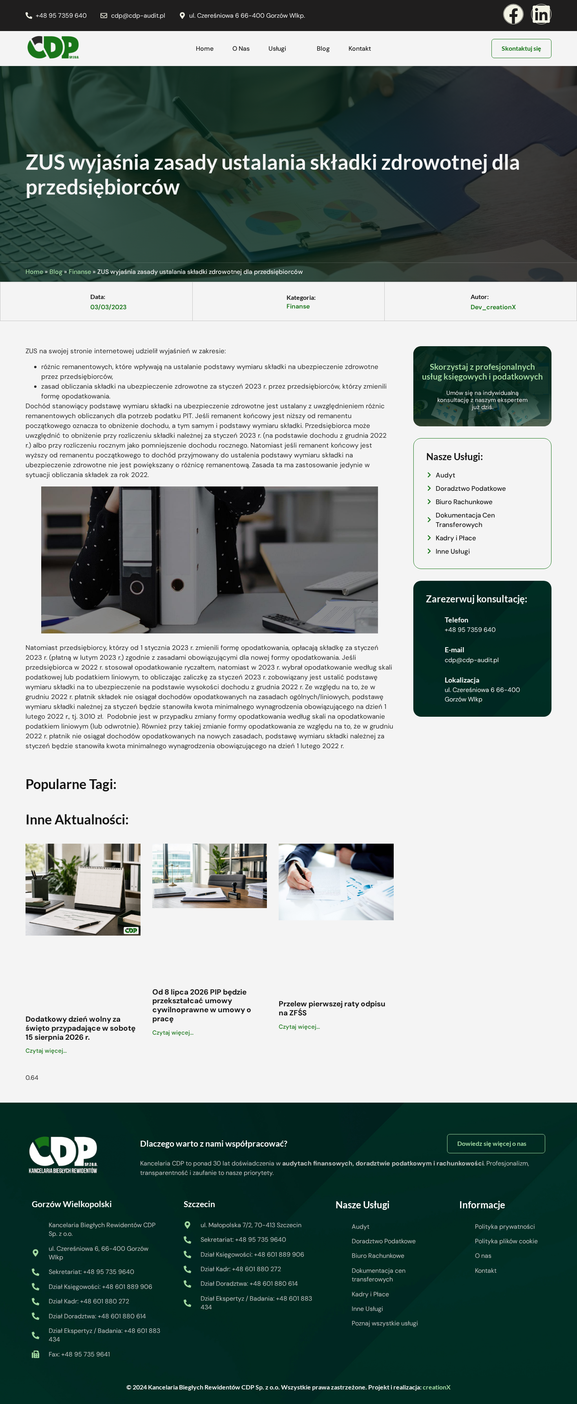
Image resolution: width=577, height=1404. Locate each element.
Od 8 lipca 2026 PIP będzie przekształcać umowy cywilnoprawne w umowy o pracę (201, 1005)
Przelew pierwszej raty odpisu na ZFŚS (332, 1008)
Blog (323, 48)
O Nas (241, 48)
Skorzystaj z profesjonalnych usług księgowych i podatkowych (482, 371)
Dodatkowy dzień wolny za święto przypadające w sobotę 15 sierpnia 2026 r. (80, 1028)
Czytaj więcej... (46, 1051)
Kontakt (360, 48)
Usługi (277, 48)
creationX (437, 1387)
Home (205, 48)
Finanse (80, 272)
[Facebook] (513, 14)
